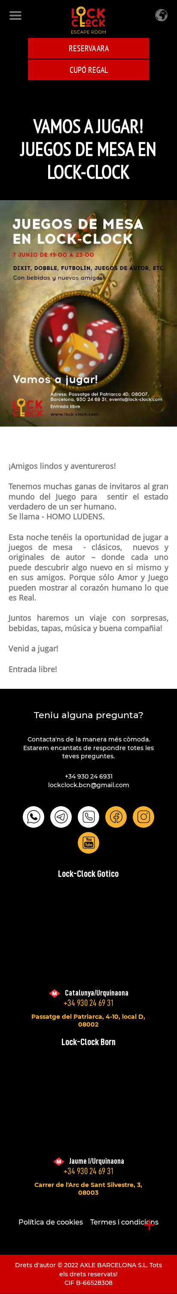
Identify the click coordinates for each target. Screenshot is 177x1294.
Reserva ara (89, 48)
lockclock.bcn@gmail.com (88, 785)
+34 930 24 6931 (89, 776)
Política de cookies (50, 1222)
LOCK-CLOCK (88, 20)
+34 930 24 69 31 (88, 1003)
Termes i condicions (124, 1222)
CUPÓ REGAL (89, 69)
